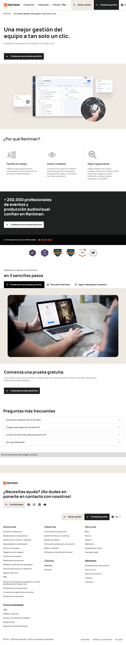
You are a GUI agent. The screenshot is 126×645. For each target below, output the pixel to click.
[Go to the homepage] (10, 483)
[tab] (24, 284)
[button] (30, 5)
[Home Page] (12, 5)
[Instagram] (34, 504)
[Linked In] (39, 504)
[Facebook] (28, 504)
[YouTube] (44, 504)
